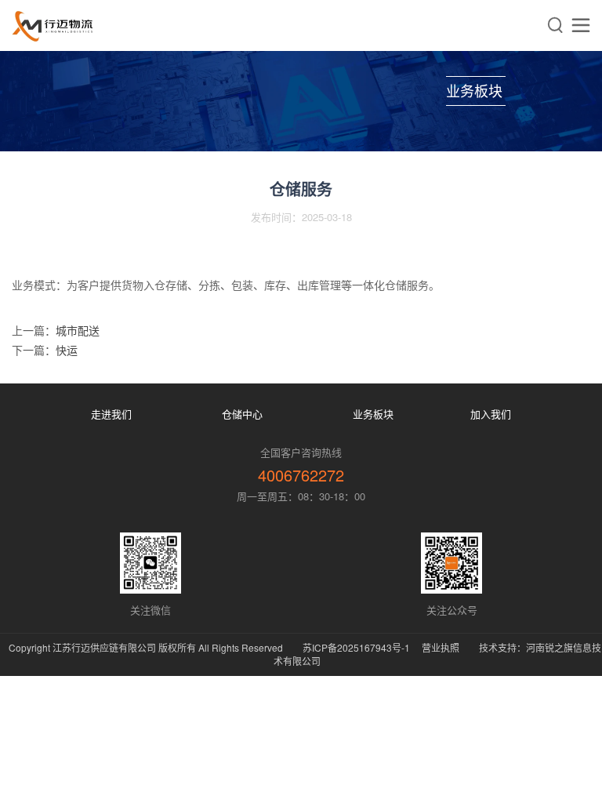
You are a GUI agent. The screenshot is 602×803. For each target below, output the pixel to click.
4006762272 (301, 474)
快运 (67, 350)
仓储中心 (242, 413)
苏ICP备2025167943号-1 (356, 647)
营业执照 (440, 647)
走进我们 (111, 413)
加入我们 (490, 413)
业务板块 (373, 413)
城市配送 (78, 330)
